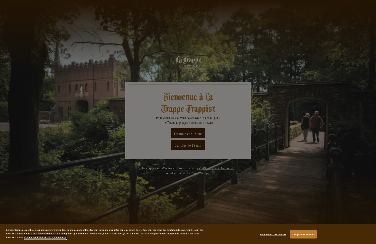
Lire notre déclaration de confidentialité (45, 237)
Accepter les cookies (303, 234)
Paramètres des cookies (273, 234)
